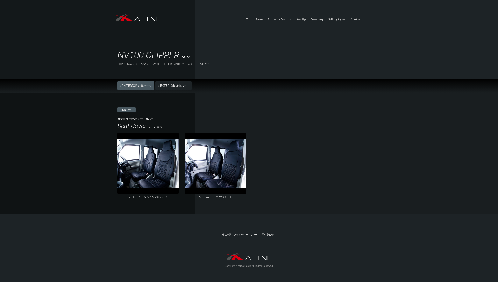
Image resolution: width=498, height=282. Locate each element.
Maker (130, 64)
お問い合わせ (267, 234)
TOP (120, 64)
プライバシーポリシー (245, 234)
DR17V (126, 109)
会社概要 (226, 234)
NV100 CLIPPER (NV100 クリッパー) (174, 64)
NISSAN (143, 64)
